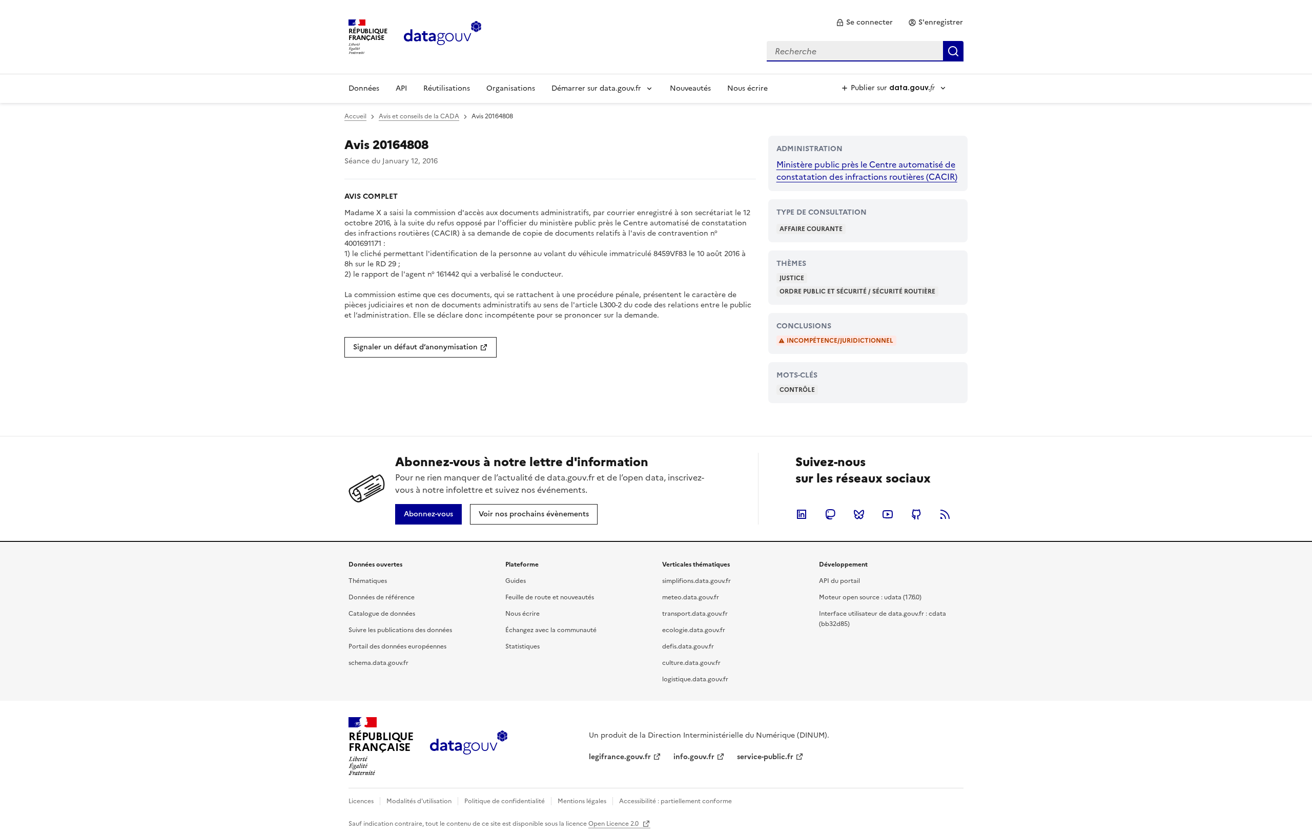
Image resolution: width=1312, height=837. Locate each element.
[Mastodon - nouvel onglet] (830, 514)
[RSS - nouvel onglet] (945, 514)
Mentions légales (582, 801)
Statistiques (522, 646)
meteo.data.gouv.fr (690, 597)
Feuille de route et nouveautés (549, 597)
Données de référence (381, 597)
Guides (515, 580)
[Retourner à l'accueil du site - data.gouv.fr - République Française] (468, 746)
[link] (864, 22)
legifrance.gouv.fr (620, 756)
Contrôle (797, 389)
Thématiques (367, 580)
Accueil (355, 116)
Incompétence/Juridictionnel (840, 340)
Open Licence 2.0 (614, 823)
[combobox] (865, 51)
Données (363, 88)
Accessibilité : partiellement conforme (675, 801)
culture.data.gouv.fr (691, 662)
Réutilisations (446, 88)
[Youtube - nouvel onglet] (887, 514)
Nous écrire (747, 88)
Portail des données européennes (397, 646)
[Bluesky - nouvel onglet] (859, 514)
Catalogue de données (381, 613)
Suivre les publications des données (400, 630)
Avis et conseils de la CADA (419, 116)
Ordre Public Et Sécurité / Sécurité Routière (857, 291)
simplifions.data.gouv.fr (696, 580)
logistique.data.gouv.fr (695, 679)
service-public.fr (765, 756)
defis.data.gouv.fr (688, 646)
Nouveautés (690, 88)
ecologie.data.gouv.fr (693, 630)
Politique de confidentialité (504, 801)
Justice (792, 278)
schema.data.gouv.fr (378, 662)
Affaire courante (811, 229)
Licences (361, 801)
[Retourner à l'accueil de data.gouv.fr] (442, 36)
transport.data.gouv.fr (695, 613)
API (401, 88)
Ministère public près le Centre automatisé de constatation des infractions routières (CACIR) (866, 170)
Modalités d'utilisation (419, 801)
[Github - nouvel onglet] (916, 514)
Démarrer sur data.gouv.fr (596, 88)
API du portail (839, 580)
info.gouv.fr (693, 756)
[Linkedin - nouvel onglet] (801, 514)
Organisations (510, 88)
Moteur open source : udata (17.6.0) (870, 597)
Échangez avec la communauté (551, 630)
